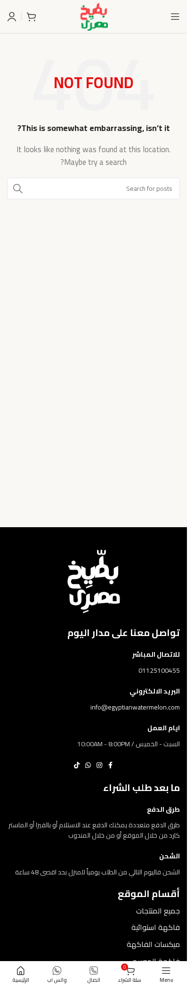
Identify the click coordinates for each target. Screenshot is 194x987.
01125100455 (159, 670)
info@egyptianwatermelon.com (135, 707)
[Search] (18, 188)
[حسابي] (11, 16)
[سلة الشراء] (31, 16)
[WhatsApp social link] (88, 765)
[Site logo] (94, 16)
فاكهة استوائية (155, 927)
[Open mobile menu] (175, 16)
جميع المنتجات (158, 911)
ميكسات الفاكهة (153, 944)
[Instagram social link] (99, 765)
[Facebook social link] (110, 765)
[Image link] (93, 580)
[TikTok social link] (76, 765)
